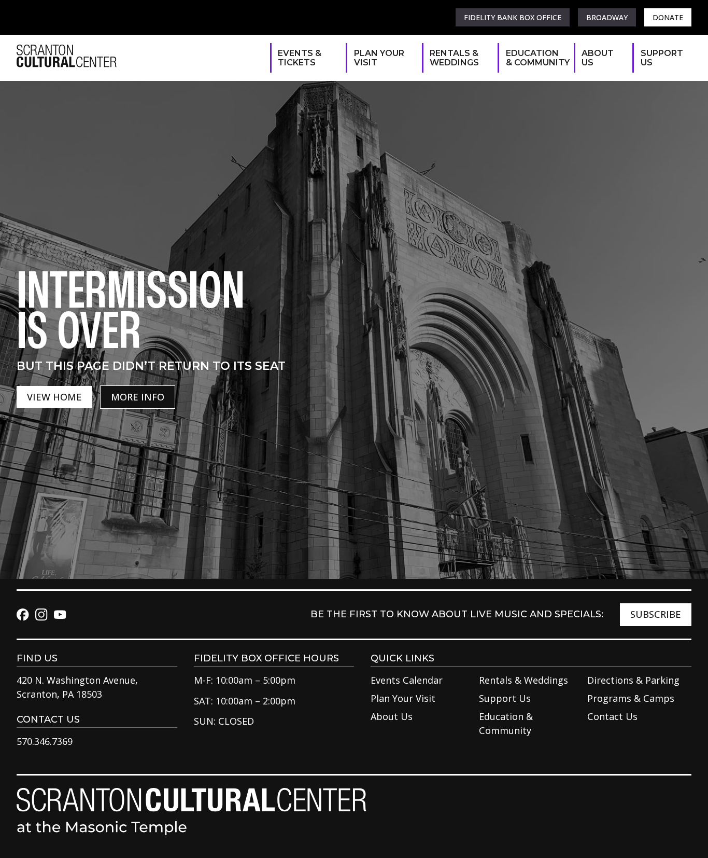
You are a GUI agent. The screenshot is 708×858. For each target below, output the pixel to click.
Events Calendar (407, 680)
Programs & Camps (630, 698)
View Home (54, 397)
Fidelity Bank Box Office (512, 17)
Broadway (607, 17)
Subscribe (655, 614)
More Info (137, 397)
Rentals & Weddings (454, 57)
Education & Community (534, 57)
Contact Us (612, 716)
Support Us (661, 57)
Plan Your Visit (379, 57)
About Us (598, 57)
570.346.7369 (45, 741)
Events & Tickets (299, 57)
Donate (668, 17)
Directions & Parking (633, 680)
